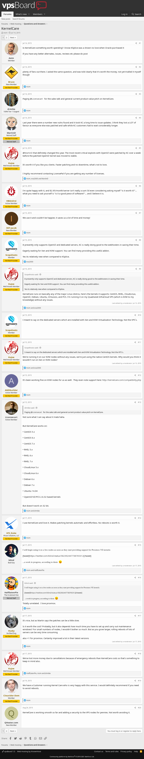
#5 (140, 148)
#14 (139, 518)
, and (37, 178)
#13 (139, 402)
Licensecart (37, 98)
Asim (5, 32)
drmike (11, 109)
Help (136, 751)
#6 (140, 186)
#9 (140, 269)
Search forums (19, 19)
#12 (139, 375)
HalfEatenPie (11, 592)
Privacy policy (126, 751)
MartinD (11, 132)
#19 (139, 680)
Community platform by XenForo (72, 756)
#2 (140, 67)
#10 (139, 315)
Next (12, 37)
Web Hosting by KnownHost (29, 751)
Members (37, 14)
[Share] (136, 43)
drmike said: (29, 408)
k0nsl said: (28, 583)
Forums (7, 14)
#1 (140, 43)
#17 (139, 616)
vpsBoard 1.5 (9, 751)
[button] (29, 14)
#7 (140, 213)
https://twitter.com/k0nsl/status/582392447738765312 (56, 555)
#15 (139, 545)
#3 (140, 94)
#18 (139, 653)
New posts (5, 19)
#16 (139, 577)
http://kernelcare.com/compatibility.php (121, 380)
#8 (140, 240)
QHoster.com (11, 722)
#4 (140, 118)
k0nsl (11, 560)
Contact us (98, 751)
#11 (139, 342)
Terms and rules (112, 751)
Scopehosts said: (31, 274)
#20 (139, 707)
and (33, 308)
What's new (21, 14)
